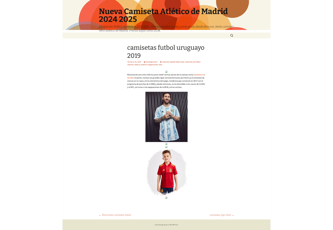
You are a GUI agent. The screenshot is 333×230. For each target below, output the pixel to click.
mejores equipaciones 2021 (151, 64)
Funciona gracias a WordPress (166, 224)
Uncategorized (151, 62)
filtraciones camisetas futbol (115, 214)
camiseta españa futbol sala (173, 62)
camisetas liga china (222, 214)
